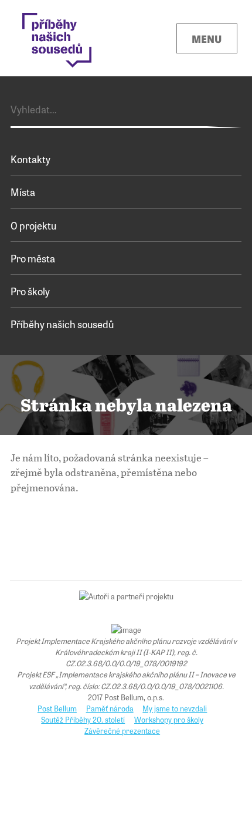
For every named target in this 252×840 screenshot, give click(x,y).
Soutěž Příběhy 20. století (83, 719)
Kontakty (30, 158)
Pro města (33, 258)
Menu (207, 38)
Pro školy (30, 291)
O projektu (33, 225)
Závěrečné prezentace (122, 730)
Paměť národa (110, 708)
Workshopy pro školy (168, 719)
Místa (23, 191)
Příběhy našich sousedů (62, 323)
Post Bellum (57, 708)
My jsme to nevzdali (174, 708)
